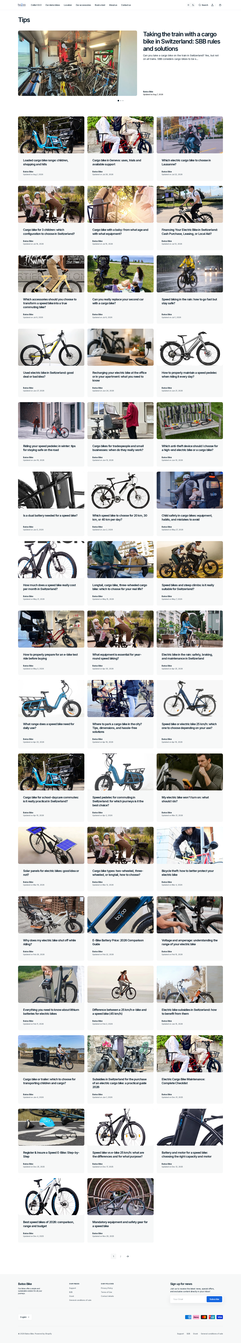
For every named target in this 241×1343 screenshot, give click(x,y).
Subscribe (214, 1299)
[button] (203, 5)
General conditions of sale (80, 1300)
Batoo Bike (29, 1334)
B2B (70, 1292)
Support (72, 1288)
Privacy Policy (107, 1288)
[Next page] (127, 1256)
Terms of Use (106, 1292)
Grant (71, 1296)
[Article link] (120, 63)
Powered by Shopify (43, 1334)
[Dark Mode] (190, 5)
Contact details (107, 1296)
